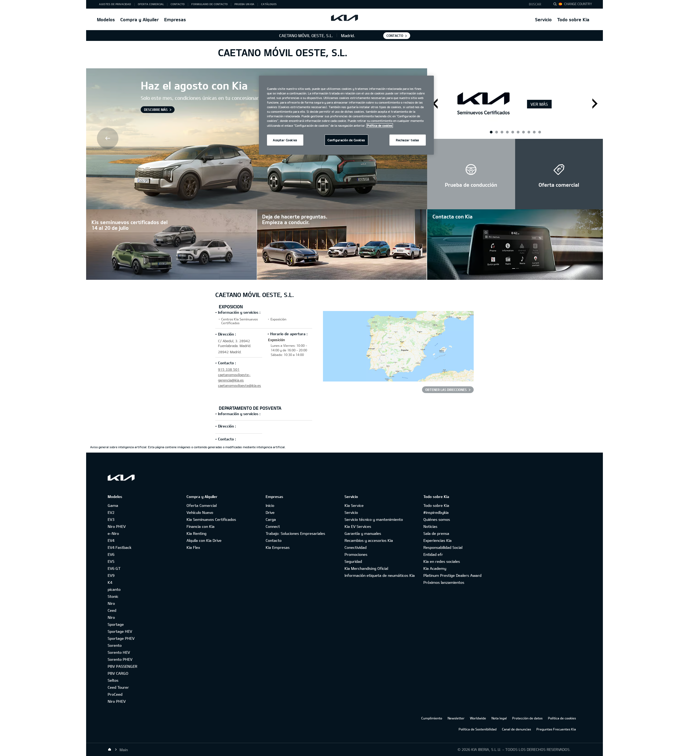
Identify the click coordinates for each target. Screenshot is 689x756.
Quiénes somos (436, 519)
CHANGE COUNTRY (578, 4)
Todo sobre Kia (573, 19)
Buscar (535, 4)
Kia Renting (196, 533)
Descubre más (156, 109)
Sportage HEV (120, 631)
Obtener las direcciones (446, 389)
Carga (271, 519)
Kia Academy (434, 568)
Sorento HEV (119, 652)
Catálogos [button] (269, 4)
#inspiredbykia (436, 512)
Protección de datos (527, 718)
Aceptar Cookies (285, 140)
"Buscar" (556, 5)
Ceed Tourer (118, 687)
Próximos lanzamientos (443, 582)
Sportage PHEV (121, 638)
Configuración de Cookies (346, 140)
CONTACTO (394, 35)
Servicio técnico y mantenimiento (373, 519)
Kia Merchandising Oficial (366, 568)
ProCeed (115, 694)
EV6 (111, 554)
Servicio (543, 19)
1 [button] (491, 131)
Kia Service (354, 505)
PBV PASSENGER (122, 666)
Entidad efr (433, 554)
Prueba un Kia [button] (244, 4)
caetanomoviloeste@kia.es (239, 385)
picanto (114, 589)
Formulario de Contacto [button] (209, 4)
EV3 (111, 519)
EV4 (111, 540)
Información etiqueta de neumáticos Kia (379, 575)
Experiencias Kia (437, 540)
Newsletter (456, 718)
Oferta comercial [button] (151, 4)
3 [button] (512, 131)
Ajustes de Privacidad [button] (115, 4)
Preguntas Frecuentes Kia (556, 729)
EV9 (111, 575)
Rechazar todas (407, 140)
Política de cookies (562, 718)
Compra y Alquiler (139, 19)
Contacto (274, 540)
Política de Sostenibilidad (478, 729)
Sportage (116, 624)
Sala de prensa (436, 533)
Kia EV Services (357, 526)
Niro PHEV (117, 526)
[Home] (109, 749)
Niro (111, 603)
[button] (537, 4)
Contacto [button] (178, 4)
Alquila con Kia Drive (204, 540)
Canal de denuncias (516, 729)
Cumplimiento (431, 718)
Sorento (115, 645)
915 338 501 (229, 369)
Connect (273, 526)
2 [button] (501, 131)
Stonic (113, 596)
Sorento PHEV (120, 659)
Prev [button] (108, 139)
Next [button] (594, 103)
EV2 (111, 512)
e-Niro (113, 533)
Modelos (106, 19)
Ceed (112, 610)
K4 (110, 582)
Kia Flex (193, 547)
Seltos (113, 680)
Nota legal (499, 718)
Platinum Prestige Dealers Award (452, 575)
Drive (270, 512)
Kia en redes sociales (441, 561)
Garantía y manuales (362, 533)
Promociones (355, 554)
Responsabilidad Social (442, 547)
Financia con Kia (201, 526)
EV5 (111, 561)
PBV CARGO (118, 673)
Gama (113, 505)
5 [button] (534, 131)
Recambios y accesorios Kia (368, 540)
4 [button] (523, 131)
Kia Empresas (278, 547)
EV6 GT (114, 568)
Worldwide (478, 718)
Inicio (270, 505)
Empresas (175, 19)
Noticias (430, 526)
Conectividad (355, 547)
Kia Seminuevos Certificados (211, 519)
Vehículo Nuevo (200, 512)
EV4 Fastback (119, 547)
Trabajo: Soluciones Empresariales (295, 533)
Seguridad (353, 561)
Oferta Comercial (202, 505)
